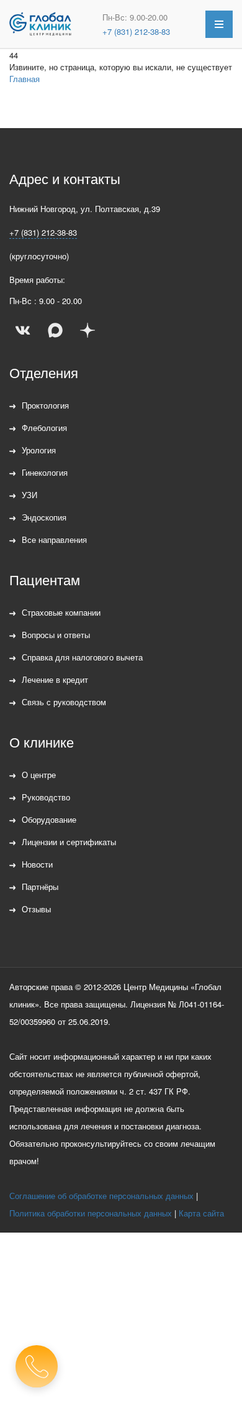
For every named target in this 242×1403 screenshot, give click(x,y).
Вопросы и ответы (56, 635)
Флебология (44, 427)
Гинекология (45, 472)
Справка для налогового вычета (82, 657)
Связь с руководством (64, 702)
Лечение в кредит (55, 679)
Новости (37, 864)
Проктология (45, 405)
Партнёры (40, 886)
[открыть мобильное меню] (219, 24)
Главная (24, 79)
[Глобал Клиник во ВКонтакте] (23, 330)
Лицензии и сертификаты (69, 842)
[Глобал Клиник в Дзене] (87, 330)
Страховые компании (61, 612)
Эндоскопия (44, 517)
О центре (39, 774)
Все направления (54, 539)
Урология (39, 450)
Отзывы (36, 909)
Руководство (46, 797)
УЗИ (29, 495)
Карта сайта (201, 1213)
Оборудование (49, 819)
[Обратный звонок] (37, 1366)
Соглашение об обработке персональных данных (101, 1196)
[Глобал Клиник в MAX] (55, 330)
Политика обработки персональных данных (90, 1213)
